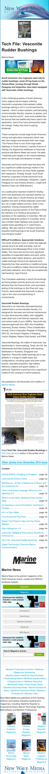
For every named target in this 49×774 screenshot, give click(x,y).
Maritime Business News (16, 687)
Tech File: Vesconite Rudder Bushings (19, 540)
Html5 (16, 453)
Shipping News (15, 681)
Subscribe (24, 586)
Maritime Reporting (33, 681)
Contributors (24, 610)
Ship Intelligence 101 (11, 528)
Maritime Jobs (31, 693)
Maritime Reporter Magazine (41, 729)
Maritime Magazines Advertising (28, 671)
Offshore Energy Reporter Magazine (26, 731)
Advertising (24, 616)
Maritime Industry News (35, 678)
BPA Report (24, 632)
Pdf (3, 453)
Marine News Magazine (26, 755)
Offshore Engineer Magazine (11, 729)
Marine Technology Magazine (11, 755)
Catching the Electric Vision (14, 478)
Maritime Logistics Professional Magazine (41, 757)
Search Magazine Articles (15, 651)
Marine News (8, 384)
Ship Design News (34, 684)
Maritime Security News (32, 675)
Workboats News (16, 684)
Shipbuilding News (13, 678)
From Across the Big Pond (14, 516)
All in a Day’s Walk (10, 512)
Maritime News (13, 675)
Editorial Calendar (24, 621)
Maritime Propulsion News (23, 690)
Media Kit (24, 627)
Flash (8, 453)
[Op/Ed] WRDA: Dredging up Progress (19, 474)
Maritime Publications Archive (19, 669)
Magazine (25, 592)
